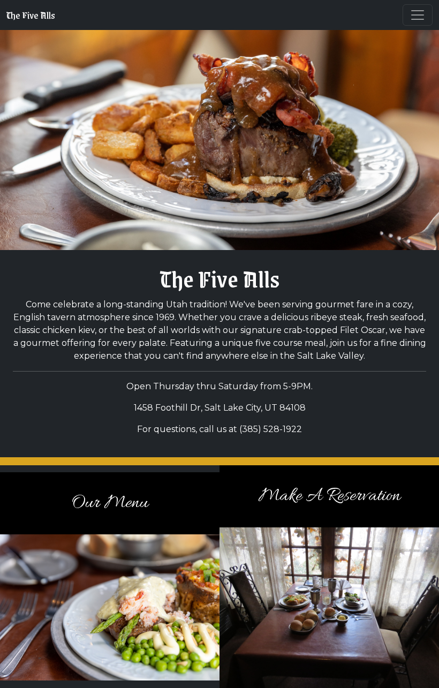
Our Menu (109, 503)
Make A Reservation (329, 496)
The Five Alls (30, 15)
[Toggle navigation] (418, 15)
